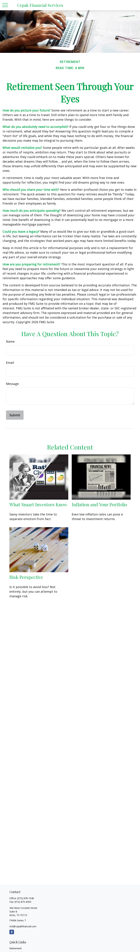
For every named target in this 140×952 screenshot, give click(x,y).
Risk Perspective (26, 577)
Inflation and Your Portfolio (99, 504)
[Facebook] (11, 932)
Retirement (15, 948)
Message (12, 384)
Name (10, 341)
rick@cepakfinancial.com (22, 926)
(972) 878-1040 (25, 898)
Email (10, 363)
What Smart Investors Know (38, 504)
